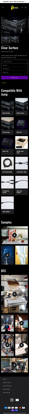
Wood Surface (6, 132)
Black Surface (6, 113)
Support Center (7, 382)
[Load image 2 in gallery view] (14, 39)
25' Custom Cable (7, 172)
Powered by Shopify (21, 413)
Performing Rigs (11, 413)
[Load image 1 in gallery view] (5, 39)
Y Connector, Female (6, 191)
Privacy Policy (6, 389)
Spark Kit (19, 132)
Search (5, 379)
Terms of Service (7, 386)
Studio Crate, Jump (20, 152)
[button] (3, 7)
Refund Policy (6, 392)
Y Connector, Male (21, 172)
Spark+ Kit (5, 151)
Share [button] (4, 83)
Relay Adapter (6, 211)
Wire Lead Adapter (19, 191)
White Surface (20, 113)
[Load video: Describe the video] (14, 235)
